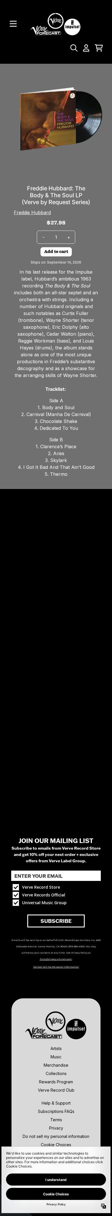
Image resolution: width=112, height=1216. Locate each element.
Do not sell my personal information (56, 1136)
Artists (56, 1048)
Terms (56, 1119)
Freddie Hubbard (32, 212)
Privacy (56, 1128)
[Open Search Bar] (73, 48)
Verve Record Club (56, 1090)
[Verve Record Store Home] (56, 23)
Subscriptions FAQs (56, 1111)
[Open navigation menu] (13, 24)
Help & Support (56, 1103)
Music (56, 1056)
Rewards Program (56, 1081)
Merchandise (56, 1065)
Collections (56, 1073)
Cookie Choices (56, 1144)
